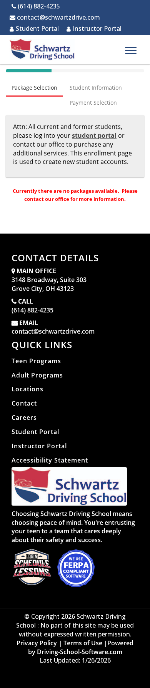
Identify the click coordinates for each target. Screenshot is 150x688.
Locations (27, 389)
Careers (24, 417)
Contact (24, 403)
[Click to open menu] (130, 50)
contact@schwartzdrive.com (53, 331)
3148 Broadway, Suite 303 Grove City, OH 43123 (49, 284)
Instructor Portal (97, 28)
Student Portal (37, 28)
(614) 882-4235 (32, 310)
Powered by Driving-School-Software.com (81, 647)
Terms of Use (82, 643)
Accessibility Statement (50, 460)
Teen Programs (36, 361)
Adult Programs (37, 375)
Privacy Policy (37, 643)
